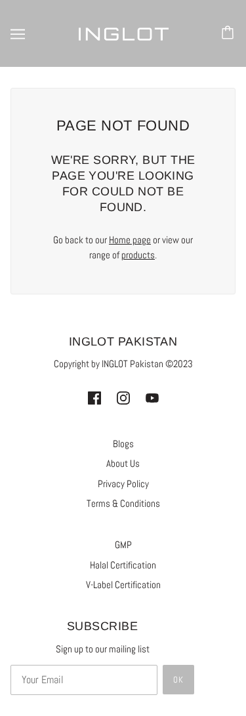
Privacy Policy (123, 483)
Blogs (123, 443)
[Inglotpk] (123, 33)
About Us (123, 463)
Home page (130, 239)
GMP (123, 544)
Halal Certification (123, 565)
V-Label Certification (123, 584)
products (138, 255)
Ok (178, 679)
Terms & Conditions (123, 503)
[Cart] (229, 33)
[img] (94, 397)
